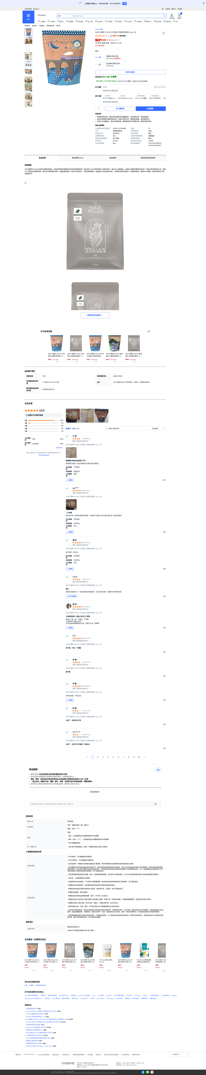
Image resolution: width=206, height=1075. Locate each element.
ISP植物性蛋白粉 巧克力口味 (34, 1035)
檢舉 (155, 804)
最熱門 (68, 429)
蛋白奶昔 (47, 998)
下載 (124, 3)
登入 (163, 9)
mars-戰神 (101, 995)
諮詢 (158, 770)
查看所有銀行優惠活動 (110, 102)
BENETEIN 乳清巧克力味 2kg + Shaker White (39, 1046)
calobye (145, 995)
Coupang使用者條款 (43, 1054)
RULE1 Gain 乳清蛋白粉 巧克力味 (36, 1027)
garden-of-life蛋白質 (84, 995)
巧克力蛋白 (119, 998)
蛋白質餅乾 (135, 998)
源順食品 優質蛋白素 (32, 1041)
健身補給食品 (50, 25)
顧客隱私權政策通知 (78, 1054)
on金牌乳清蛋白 (154, 995)
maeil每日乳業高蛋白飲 (31, 995)
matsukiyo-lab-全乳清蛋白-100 (33, 998)
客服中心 (173, 9)
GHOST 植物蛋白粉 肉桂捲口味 (35, 1014)
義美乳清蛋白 (66, 998)
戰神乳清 (127, 998)
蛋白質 (58, 25)
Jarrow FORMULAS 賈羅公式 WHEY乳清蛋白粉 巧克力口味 (43, 1022)
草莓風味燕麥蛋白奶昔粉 (33, 1024)
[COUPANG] (68, 1064)
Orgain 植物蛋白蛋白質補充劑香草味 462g (38, 1038)
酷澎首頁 (27, 25)
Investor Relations (29, 1054)
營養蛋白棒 (153, 998)
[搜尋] (164, 16)
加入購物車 (120, 109)
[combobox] (158, 428)
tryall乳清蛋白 (165, 995)
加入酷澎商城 (125, 1054)
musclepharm (101, 998)
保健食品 (41, 25)
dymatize (174, 995)
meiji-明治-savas (64, 995)
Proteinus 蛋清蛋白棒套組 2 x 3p (35, 1016)
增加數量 (103, 110)
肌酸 (26, 985)
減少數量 (103, 108)
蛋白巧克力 (75, 998)
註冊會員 (167, 9)
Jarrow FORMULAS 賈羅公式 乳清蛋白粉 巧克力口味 (41, 1011)
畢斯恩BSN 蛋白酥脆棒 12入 (34, 1030)
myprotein (109, 995)
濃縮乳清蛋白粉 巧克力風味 (34, 1043)
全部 (59, 16)
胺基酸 (31, 985)
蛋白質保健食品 (52, 995)
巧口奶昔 (129, 995)
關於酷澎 (18, 1054)
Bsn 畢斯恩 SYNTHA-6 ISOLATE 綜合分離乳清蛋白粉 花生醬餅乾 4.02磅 (47, 1019)
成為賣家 (179, 9)
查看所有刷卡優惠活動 (110, 90)
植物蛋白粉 (144, 998)
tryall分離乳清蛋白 (119, 995)
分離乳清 (43, 995)
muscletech (137, 995)
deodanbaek (84, 998)
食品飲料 (34, 25)
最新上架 (75, 429)
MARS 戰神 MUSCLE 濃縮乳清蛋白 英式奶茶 (39, 1032)
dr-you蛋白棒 (56, 998)
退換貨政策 (55, 1054)
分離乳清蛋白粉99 (31, 1008)
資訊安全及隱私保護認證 (111, 1054)
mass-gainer (110, 998)
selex (93, 995)
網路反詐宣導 (136, 1054)
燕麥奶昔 (73, 995)
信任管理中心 (66, 1054)
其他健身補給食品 (41, 985)
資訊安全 (98, 1054)
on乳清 (92, 998)
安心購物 (90, 1054)
